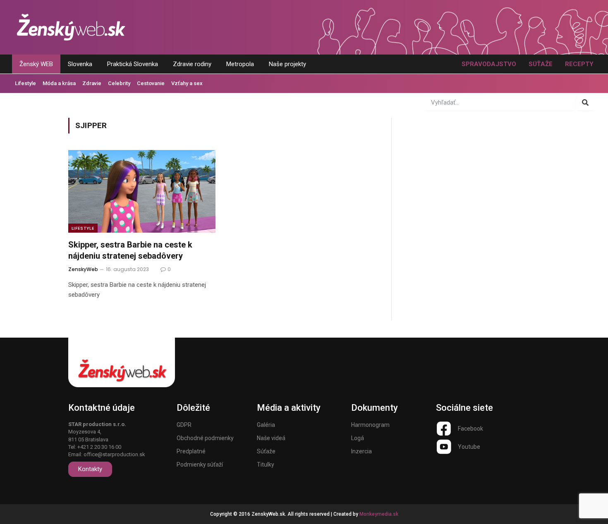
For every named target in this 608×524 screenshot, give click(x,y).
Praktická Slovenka (132, 64)
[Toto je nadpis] (444, 428)
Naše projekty (287, 64)
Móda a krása (59, 83)
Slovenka (80, 64)
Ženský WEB (36, 64)
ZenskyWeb (83, 269)
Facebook (470, 428)
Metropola (240, 64)
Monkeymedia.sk (378, 514)
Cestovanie (151, 83)
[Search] (585, 102)
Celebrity (119, 83)
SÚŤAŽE (541, 64)
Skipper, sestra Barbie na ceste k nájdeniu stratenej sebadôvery (130, 250)
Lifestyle (25, 83)
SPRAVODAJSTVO (489, 64)
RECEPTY (579, 64)
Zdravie (91, 83)
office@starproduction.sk (114, 454)
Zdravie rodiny (192, 64)
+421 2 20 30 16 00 (99, 447)
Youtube (469, 446)
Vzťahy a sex (187, 83)
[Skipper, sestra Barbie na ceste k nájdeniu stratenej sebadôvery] (141, 191)
